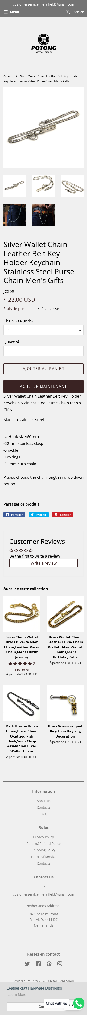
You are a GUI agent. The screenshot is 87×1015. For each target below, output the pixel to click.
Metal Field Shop (61, 981)
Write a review (44, 563)
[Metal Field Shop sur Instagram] (59, 964)
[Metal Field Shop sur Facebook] (38, 964)
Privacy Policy (43, 837)
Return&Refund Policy (43, 843)
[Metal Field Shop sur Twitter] (27, 964)
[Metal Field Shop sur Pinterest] (49, 964)
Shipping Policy (43, 850)
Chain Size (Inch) (18, 321)
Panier (78, 12)
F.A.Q (43, 814)
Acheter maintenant (43, 386)
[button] (20, 663)
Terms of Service (43, 856)
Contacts (43, 807)
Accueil (8, 76)
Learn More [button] (16, 995)
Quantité (11, 342)
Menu (14, 12)
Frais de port (14, 308)
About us (44, 801)
